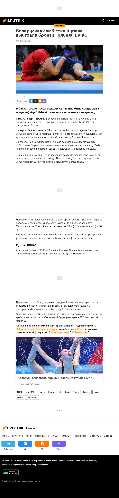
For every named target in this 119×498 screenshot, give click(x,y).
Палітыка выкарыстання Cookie (16, 464)
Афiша (55, 436)
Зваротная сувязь (40, 464)
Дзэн (80, 329)
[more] (100, 383)
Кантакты (17, 460)
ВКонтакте (81, 332)
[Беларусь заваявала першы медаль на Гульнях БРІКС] (59, 355)
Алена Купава (32, 397)
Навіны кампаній (67, 460)
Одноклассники (60, 332)
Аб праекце (6, 460)
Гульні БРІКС (31, 392)
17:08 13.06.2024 (24, 41)
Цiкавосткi (81, 436)
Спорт (67, 392)
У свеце (76, 392)
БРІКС (19, 392)
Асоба (29, 436)
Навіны (42, 392)
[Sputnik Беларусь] (14, 23)
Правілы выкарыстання (34, 460)
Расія (59, 392)
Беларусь (86, 392)
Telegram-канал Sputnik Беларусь (37, 329)
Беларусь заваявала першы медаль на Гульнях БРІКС (56, 378)
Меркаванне (42, 436)
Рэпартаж (17, 436)
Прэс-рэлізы (52, 460)
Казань (51, 392)
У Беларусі (95, 436)
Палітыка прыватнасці (86, 460)
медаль (97, 392)
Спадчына (66, 436)
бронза (20, 397)
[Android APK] (10, 473)
